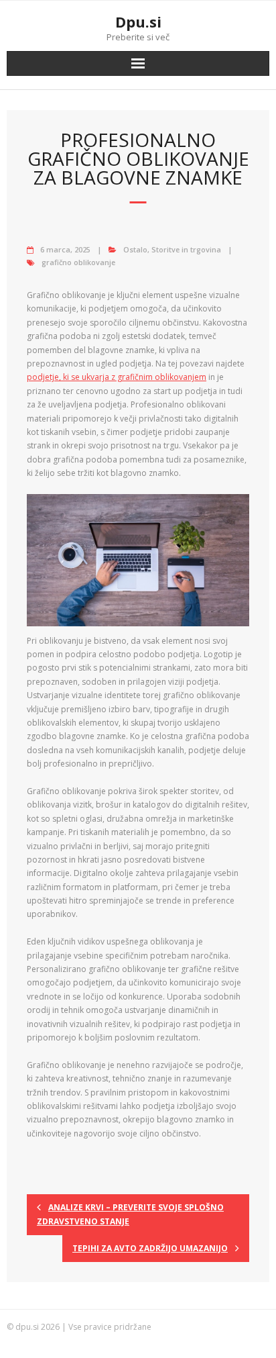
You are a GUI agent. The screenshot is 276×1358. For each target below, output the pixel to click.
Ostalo (135, 249)
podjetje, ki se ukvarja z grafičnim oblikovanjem (116, 377)
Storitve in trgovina (186, 249)
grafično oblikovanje (78, 262)
